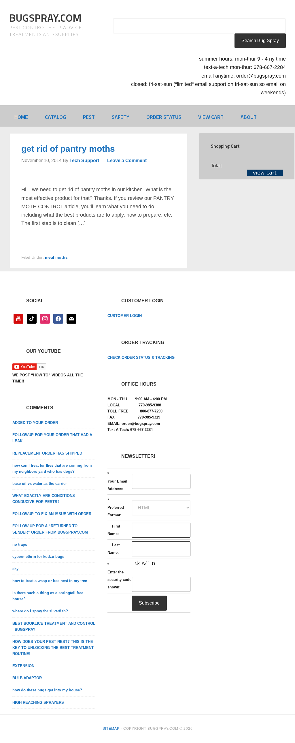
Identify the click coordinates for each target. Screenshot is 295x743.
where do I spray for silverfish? (40, 611)
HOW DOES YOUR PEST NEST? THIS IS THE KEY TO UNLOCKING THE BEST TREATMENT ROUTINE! (53, 647)
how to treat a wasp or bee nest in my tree (49, 581)
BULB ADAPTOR (27, 678)
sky (15, 568)
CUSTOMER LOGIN (124, 316)
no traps (19, 544)
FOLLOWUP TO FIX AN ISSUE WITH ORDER (51, 514)
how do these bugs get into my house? (47, 690)
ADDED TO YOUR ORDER (35, 423)
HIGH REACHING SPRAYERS (38, 702)
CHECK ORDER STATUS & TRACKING (141, 357)
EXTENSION (23, 666)
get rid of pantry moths (68, 148)
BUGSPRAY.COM (45, 18)
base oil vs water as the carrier (39, 483)
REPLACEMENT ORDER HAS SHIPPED (47, 453)
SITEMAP (111, 729)
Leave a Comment (127, 160)
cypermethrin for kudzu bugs (38, 556)
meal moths (56, 257)
